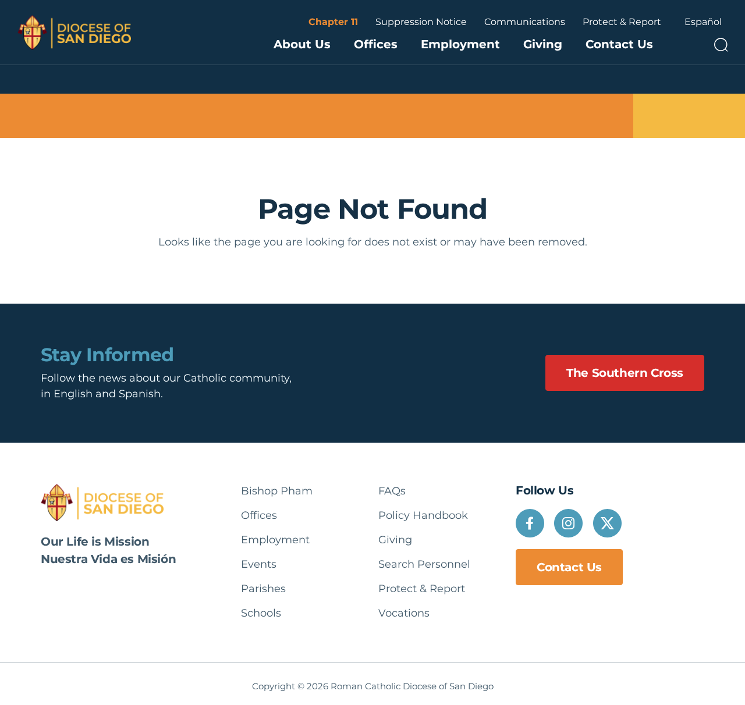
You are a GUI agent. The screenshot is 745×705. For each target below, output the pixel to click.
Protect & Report (622, 21)
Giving (542, 44)
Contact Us (619, 44)
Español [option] (703, 21)
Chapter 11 (333, 21)
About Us (302, 44)
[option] (703, 22)
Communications (524, 21)
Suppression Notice (421, 21)
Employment (460, 44)
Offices (376, 44)
